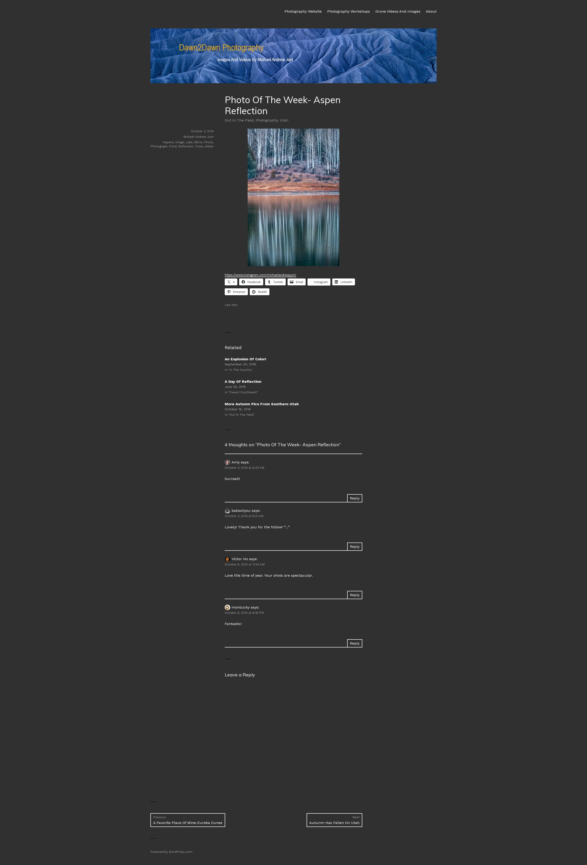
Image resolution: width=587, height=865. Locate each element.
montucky (240, 607)
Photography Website (303, 11)
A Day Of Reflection (243, 381)
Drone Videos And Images (397, 11)
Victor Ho (240, 559)
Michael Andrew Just (198, 136)
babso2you (241, 510)
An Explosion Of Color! (245, 359)
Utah (284, 120)
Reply (355, 498)
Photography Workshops (348, 11)
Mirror (198, 142)
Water (209, 146)
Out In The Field (239, 120)
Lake (189, 142)
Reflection (186, 146)
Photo (208, 142)
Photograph (158, 146)
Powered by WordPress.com (171, 852)
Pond (173, 146)
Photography (267, 120)
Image (179, 142)
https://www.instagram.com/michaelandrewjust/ (260, 275)
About (431, 11)
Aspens (168, 142)
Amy (236, 462)
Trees (199, 146)
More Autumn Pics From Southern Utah (262, 404)
